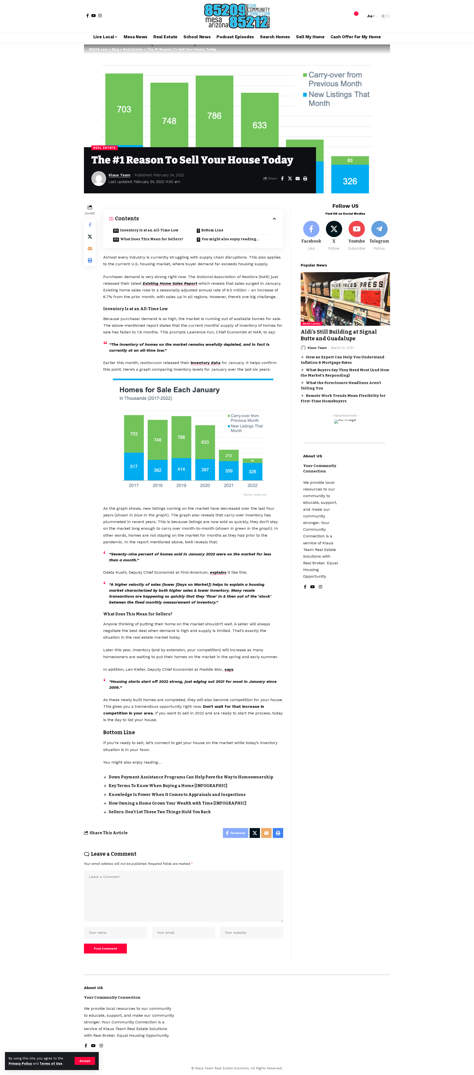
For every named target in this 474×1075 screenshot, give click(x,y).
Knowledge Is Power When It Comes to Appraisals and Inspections (177, 794)
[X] (334, 236)
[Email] (297, 179)
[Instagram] (100, 16)
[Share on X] (289, 179)
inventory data (205, 362)
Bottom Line (212, 230)
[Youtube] (356, 236)
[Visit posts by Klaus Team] (98, 178)
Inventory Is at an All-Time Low (149, 230)
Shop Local (311, 323)
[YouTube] (93, 16)
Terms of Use (51, 1063)
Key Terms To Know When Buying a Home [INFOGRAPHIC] (168, 785)
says (228, 669)
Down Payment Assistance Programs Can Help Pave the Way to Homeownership (191, 777)
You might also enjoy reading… (230, 239)
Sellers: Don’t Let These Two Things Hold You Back (160, 812)
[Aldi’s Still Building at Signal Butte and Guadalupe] (345, 299)
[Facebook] (87, 16)
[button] (85, 1061)
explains (218, 572)
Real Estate (104, 147)
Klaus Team (119, 175)
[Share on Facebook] (282, 179)
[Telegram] (379, 236)
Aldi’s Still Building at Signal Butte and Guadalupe (339, 335)
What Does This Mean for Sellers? (151, 239)
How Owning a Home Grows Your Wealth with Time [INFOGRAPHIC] (177, 803)
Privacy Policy (20, 1063)
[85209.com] (237, 16)
